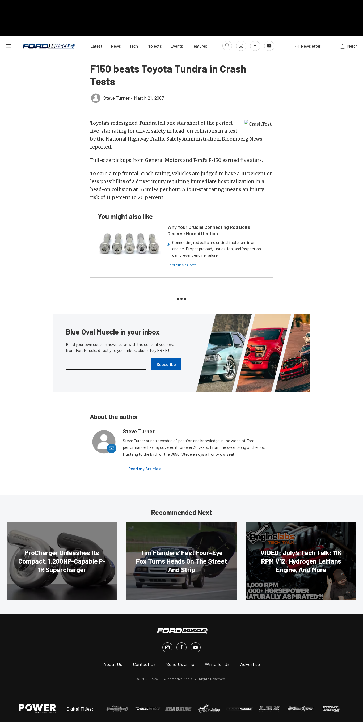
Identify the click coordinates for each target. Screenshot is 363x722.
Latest (96, 45)
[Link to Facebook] (255, 46)
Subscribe (166, 364)
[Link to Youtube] (269, 46)
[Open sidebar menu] (8, 45)
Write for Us (217, 664)
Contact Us (144, 664)
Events (176, 45)
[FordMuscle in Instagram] (167, 647)
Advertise (250, 664)
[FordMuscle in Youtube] (196, 647)
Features (199, 45)
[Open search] (227, 45)
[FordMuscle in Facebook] (181, 647)
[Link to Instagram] (241, 46)
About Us (112, 664)
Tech (133, 45)
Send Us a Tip (180, 664)
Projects (154, 45)
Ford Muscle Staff (181, 265)
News (116, 45)
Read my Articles (144, 468)
